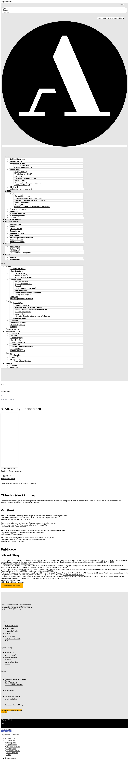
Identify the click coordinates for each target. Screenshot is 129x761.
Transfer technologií (13, 219)
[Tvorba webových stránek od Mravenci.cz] (124, 725)
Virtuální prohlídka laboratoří (21, 189)
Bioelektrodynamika (22, 203)
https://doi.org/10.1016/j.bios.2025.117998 (18, 564)
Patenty (13, 217)
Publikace (14, 211)
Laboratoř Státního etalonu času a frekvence (32, 207)
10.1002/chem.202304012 (46, 571)
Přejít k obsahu (6, 2)
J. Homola (109, 560)
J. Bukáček (63, 560)
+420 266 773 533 (7, 476)
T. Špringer (27, 560)
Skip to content (6, 729)
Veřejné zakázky (21, 172)
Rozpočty (18, 176)
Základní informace (17, 159)
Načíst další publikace (12, 586)
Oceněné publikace (17, 213)
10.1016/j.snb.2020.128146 (59, 578)
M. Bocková (32, 566)
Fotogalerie (14, 235)
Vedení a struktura (17, 163)
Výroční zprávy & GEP (23, 174)
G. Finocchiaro (6, 560)
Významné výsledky (18, 209)
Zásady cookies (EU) (22, 185)
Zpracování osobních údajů (25, 178)
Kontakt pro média (17, 242)
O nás (7, 156)
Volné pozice (15, 247)
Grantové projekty (17, 216)
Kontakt (8, 254)
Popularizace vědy (17, 233)
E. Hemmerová (53, 560)
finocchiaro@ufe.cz (8, 479)
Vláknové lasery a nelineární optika (28, 198)
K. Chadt (44, 560)
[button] (42, 263)
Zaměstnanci (15, 259)
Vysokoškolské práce (22, 253)
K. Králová (36, 560)
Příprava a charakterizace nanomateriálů (30, 200)
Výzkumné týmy (16, 194)
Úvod (2, 384)
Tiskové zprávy (16, 229)
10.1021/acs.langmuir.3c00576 (73, 575)
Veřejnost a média (12, 221)
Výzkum (8, 191)
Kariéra (8, 243)
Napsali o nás (15, 231)
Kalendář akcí (15, 224)
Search (4, 8)
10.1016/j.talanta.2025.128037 (56, 567)
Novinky (13, 226)
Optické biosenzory (22, 196)
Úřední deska (15, 170)
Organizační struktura (23, 167)
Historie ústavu (16, 161)
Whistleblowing (21, 181)
